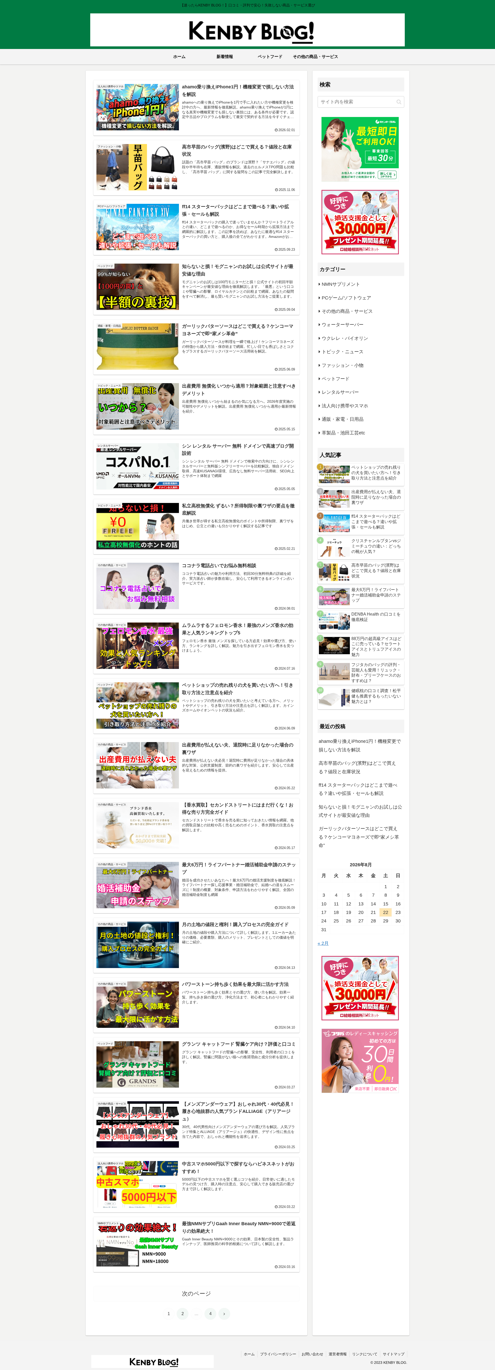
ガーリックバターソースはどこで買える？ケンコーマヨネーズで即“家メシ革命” (359, 837)
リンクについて (364, 1354)
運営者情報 (338, 1354)
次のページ (196, 1293)
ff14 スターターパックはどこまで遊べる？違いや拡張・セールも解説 (358, 789)
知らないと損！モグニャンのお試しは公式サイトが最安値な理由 (360, 811)
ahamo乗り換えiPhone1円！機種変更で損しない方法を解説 (360, 745)
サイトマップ (394, 1354)
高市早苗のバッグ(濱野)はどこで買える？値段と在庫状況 (357, 767)
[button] (398, 102)
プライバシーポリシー (278, 1354)
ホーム (249, 1354)
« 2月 (323, 943)
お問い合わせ (312, 1354)
